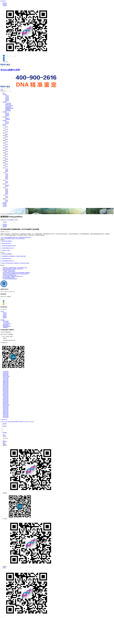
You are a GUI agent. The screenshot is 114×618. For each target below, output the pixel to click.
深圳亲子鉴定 (6, 396)
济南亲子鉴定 (6, 402)
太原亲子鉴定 (6, 391)
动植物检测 (7, 109)
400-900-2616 (3, 0)
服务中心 (7, 121)
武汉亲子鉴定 (6, 380)
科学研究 (5, 4)
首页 (4, 93)
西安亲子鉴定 (6, 390)
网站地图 (5, 432)
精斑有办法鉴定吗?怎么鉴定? (9, 270)
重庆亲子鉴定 (6, 375)
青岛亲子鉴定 (6, 403)
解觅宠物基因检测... (9, 108)
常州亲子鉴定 (6, 411)
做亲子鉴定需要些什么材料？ (9, 277)
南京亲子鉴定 (6, 407)
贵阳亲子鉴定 (6, 382)
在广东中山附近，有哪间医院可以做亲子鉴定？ (13, 276)
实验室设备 (7, 119)
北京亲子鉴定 (6, 371)
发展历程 (7, 99)
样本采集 (7, 113)
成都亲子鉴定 (6, 381)
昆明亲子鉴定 (6, 387)
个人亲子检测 (8, 103)
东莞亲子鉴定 (6, 398)
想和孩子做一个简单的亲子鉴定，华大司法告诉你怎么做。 (15, 267)
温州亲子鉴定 (6, 393)
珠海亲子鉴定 (6, 399)
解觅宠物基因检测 (6, 326)
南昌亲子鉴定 (6, 385)
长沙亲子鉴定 (6, 378)
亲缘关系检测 (8, 106)
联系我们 (5, 120)
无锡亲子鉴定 (6, 409)
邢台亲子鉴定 (6, 406)
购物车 (4, 567)
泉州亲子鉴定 (6, 416)
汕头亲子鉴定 (6, 401)
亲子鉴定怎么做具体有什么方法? (10, 275)
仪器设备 (5, 116)
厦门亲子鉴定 (6, 417)
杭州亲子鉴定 (6, 395)
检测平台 (7, 100)
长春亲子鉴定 (6, 377)
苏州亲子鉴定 (6, 408)
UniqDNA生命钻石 (9, 105)
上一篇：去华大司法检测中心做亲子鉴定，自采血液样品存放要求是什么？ (16, 237)
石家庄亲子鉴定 (6, 404)
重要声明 (5, 423)
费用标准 (7, 115)
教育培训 (5, 3)
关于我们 (5, 94)
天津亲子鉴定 (6, 373)
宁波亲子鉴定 (6, 392)
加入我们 (7, 123)
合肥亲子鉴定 (6, 383)
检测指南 (5, 111)
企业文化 (7, 96)
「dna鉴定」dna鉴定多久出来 (9, 271)
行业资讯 (5, 5)
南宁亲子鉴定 (6, 386)
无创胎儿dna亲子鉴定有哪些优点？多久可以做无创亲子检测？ (16, 273)
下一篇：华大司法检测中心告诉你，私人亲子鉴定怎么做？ (12, 238)
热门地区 (5, 124)
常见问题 (7, 114)
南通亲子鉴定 (6, 412)
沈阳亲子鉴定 (6, 413)
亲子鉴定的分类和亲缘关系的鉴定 (10, 278)
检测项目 (5, 101)
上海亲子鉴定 (6, 372)
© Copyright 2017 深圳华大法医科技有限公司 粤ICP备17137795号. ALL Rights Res (17, 421)
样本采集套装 (8, 110)
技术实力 (7, 98)
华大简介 (7, 95)
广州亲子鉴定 (6, 397)
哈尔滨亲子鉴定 (6, 376)
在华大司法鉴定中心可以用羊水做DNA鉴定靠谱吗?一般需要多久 (16, 272)
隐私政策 (5, 426)
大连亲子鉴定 (6, 414)
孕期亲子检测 (8, 104)
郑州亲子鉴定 (6, 388)
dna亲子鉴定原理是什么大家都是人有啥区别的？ (13, 268)
